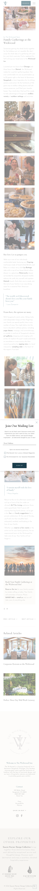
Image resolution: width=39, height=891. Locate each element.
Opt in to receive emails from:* (19, 449)
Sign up (19, 465)
